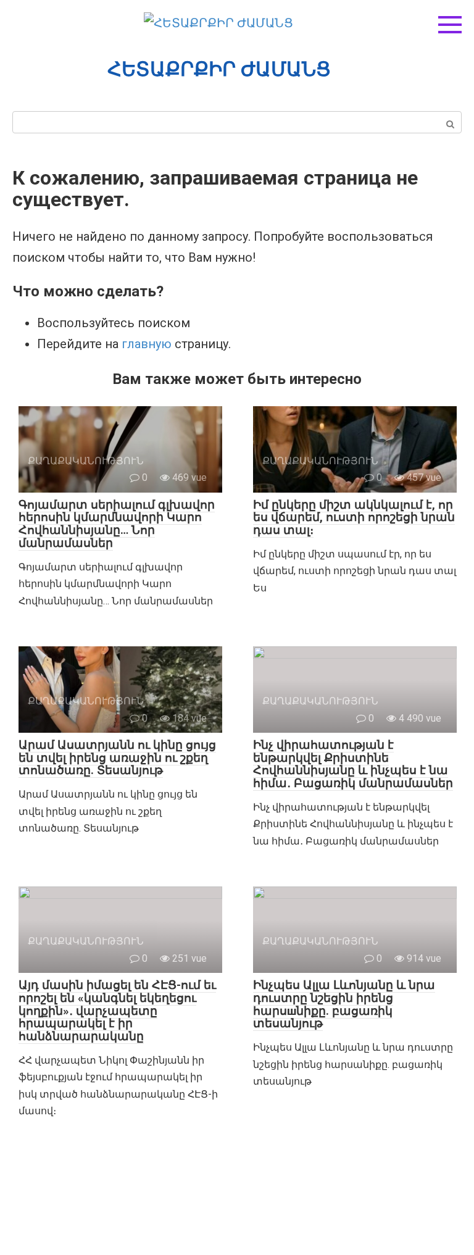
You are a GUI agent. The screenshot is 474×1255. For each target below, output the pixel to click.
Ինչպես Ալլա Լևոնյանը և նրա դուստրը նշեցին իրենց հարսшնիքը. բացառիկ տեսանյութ (344, 1004)
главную (147, 343)
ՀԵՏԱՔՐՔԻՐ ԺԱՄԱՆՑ (219, 69)
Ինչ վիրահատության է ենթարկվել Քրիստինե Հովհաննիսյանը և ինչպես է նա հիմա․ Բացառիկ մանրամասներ (353, 764)
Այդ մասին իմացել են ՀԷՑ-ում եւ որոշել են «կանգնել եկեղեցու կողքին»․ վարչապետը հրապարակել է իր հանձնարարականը (117, 1011)
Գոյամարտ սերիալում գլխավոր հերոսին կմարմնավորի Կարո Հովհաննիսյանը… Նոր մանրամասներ (117, 524)
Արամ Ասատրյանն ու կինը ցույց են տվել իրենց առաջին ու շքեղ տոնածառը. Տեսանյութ (117, 758)
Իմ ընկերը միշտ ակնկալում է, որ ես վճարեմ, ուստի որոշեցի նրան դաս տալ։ (354, 518)
